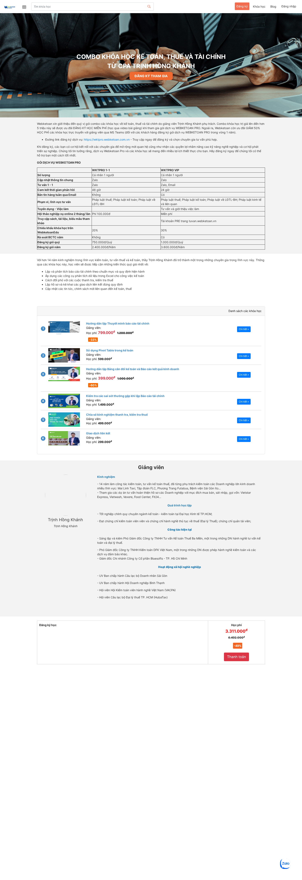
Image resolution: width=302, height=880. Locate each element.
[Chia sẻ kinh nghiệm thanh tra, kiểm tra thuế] (64, 419)
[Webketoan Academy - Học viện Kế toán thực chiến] (9, 7)
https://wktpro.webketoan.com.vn (107, 139)
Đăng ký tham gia (151, 76)
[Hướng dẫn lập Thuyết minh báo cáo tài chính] (64, 328)
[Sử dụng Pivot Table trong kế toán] (64, 355)
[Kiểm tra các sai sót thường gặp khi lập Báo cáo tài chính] (64, 401)
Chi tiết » (244, 329)
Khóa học (259, 6)
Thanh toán (236, 657)
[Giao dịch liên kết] (64, 438)
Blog (273, 6)
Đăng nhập (288, 6)
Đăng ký (242, 6)
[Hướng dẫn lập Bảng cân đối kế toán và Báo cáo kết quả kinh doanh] (64, 374)
